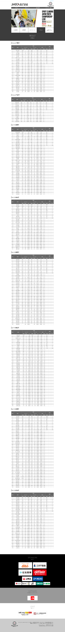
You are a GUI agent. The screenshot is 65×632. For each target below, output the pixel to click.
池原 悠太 (17, 481)
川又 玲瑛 (17, 141)
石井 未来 (17, 115)
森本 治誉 (17, 166)
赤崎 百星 (18, 366)
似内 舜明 (17, 186)
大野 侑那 (18, 390)
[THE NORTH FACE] (32, 598)
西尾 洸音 (17, 445)
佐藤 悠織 (17, 420)
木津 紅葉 (17, 534)
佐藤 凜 (17, 237)
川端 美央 (17, 240)
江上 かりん (18, 398)
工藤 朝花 (18, 368)
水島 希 (17, 241)
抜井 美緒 (17, 497)
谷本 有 (17, 90)
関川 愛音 (17, 508)
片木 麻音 (17, 225)
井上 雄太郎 (17, 472)
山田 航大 (17, 432)
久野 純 (17, 76)
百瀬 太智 (17, 69)
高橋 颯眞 (17, 308)
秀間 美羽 (17, 541)
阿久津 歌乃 (18, 540)
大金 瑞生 (17, 314)
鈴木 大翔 (17, 299)
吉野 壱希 (17, 79)
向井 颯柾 (17, 475)
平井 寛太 (17, 88)
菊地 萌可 (17, 234)
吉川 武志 (17, 444)
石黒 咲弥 (17, 151)
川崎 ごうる (18, 160)
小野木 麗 (17, 544)
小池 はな (18, 335)
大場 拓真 (17, 193)
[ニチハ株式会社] (46, 583)
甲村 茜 (17, 515)
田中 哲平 (17, 312)
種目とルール (27, 7)
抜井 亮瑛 (17, 142)
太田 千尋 (18, 360)
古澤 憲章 (17, 319)
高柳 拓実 (17, 157)
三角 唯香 (17, 244)
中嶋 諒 (18, 371)
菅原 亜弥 (17, 216)
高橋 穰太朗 (17, 442)
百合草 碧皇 (18, 132)
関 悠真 (17, 476)
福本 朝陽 (17, 434)
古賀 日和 (17, 516)
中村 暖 (17, 538)
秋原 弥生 (17, 537)
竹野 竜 (17, 189)
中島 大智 (17, 60)
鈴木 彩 (18, 392)
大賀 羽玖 (17, 277)
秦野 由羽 (17, 248)
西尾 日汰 (17, 293)
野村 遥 (17, 228)
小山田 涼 (17, 547)
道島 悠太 (17, 470)
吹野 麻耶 (18, 364)
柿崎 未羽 (17, 209)
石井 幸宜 (17, 169)
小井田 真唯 (18, 527)
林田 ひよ (17, 247)
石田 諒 (17, 73)
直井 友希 (17, 114)
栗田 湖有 (17, 210)
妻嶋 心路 (17, 500)
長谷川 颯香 (18, 513)
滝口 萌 (17, 223)
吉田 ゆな (18, 385)
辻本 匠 (17, 289)
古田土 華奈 (18, 402)
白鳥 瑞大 (17, 322)
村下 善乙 (17, 262)
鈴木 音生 (17, 269)
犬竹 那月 (17, 296)
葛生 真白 (18, 363)
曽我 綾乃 (17, 112)
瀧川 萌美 (17, 219)
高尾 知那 (18, 348)
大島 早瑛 (18, 379)
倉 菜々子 (17, 103)
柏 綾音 (18, 346)
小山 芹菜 (17, 226)
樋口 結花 (17, 102)
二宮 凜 (17, 215)
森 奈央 (18, 336)
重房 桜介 (17, 309)
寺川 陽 (17, 439)
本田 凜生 (17, 321)
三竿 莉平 (17, 467)
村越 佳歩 (17, 503)
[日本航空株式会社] (27, 578)
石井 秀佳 (18, 349)
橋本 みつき (18, 533)
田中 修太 (17, 50)
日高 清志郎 (18, 275)
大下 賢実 (17, 267)
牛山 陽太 (17, 185)
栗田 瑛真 (17, 454)
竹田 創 (17, 138)
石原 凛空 (17, 457)
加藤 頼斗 (17, 450)
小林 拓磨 (17, 163)
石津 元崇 (17, 426)
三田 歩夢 (17, 286)
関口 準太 (17, 268)
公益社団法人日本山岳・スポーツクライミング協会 (46, 625)
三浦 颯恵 (18, 374)
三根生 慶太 (18, 146)
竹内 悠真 (17, 161)
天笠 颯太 (17, 54)
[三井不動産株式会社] (40, 565)
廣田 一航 (17, 464)
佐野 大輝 (17, 148)
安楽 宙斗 (17, 417)
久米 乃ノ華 (18, 218)
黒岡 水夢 (17, 108)
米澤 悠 (17, 171)
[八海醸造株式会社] (32, 583)
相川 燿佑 (17, 315)
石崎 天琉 (17, 192)
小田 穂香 (17, 499)
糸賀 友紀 (18, 380)
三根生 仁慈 (18, 280)
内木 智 (17, 422)
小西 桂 (17, 51)
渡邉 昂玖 (17, 68)
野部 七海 (18, 357)
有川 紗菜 (18, 377)
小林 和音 (17, 511)
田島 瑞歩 (18, 354)
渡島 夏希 (17, 238)
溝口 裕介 (17, 182)
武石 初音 (17, 528)
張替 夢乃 (17, 111)
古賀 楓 (17, 274)
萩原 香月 (17, 519)
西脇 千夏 (18, 367)
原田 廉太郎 (17, 478)
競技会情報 (38, 7)
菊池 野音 (17, 220)
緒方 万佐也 (18, 70)
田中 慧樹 (17, 264)
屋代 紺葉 (18, 393)
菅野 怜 (18, 382)
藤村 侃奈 (17, 522)
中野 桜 (17, 525)
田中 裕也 (17, 261)
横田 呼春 (18, 395)
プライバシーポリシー (42, 624)
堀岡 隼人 (17, 459)
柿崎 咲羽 (17, 505)
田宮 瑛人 (17, 281)
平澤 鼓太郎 (18, 170)
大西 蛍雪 (17, 324)
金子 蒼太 (17, 297)
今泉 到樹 (17, 437)
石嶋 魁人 (17, 78)
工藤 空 (18, 341)
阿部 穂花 (17, 543)
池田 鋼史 (17, 174)
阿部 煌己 (17, 482)
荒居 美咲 (18, 355)
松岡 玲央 (17, 294)
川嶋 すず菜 (18, 386)
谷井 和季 (17, 425)
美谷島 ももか (18, 338)
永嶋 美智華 (18, 509)
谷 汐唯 (17, 229)
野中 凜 (17, 154)
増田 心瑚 (17, 521)
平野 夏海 (17, 206)
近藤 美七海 (18, 352)
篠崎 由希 (18, 373)
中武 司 (17, 180)
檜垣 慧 (17, 453)
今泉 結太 (17, 62)
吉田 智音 (17, 259)
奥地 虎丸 (17, 87)
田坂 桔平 (17, 272)
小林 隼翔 (17, 473)
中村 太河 (17, 469)
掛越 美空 (18, 401)
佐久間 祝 (17, 283)
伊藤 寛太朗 (18, 144)
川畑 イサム (18, 57)
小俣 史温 (17, 416)
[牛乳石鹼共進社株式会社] (18, 583)
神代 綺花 (18, 388)
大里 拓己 (17, 66)
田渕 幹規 (17, 486)
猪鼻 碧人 (17, 431)
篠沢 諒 (17, 287)
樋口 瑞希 (17, 484)
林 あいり (17, 235)
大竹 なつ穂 (18, 396)
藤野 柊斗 (17, 300)
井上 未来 (17, 530)
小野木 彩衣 (18, 405)
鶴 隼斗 (17, 133)
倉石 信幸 (17, 316)
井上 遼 (17, 56)
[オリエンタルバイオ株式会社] (40, 572)
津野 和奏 (17, 524)
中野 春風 (17, 531)
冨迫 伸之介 (18, 318)
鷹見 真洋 (17, 145)
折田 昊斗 (17, 447)
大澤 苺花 (18, 376)
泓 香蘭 (17, 117)
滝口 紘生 (17, 448)
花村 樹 (17, 149)
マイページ (51, 0)
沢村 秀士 (17, 485)
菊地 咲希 (17, 212)
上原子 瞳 (17, 243)
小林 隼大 (17, 179)
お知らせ (16, 7)
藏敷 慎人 (17, 435)
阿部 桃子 (17, 213)
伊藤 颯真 (17, 177)
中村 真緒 (17, 105)
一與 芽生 (17, 518)
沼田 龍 (17, 311)
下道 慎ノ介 (18, 85)
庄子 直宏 (17, 303)
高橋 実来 (17, 306)
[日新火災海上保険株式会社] (39, 583)
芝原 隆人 (17, 84)
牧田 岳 (17, 191)
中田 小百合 (18, 222)
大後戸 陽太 (18, 271)
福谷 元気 (17, 278)
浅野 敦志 (17, 292)
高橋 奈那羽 (18, 389)
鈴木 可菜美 (18, 351)
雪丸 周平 (17, 63)
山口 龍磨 (17, 53)
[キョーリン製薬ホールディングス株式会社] (29, 585)
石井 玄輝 (17, 479)
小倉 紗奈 (18, 343)
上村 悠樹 (17, 265)
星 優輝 (17, 158)
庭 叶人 (17, 305)
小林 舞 (18, 345)
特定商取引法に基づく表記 (49, 624)
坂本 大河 (17, 155)
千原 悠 (17, 72)
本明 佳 (17, 463)
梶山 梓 (17, 460)
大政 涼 (17, 135)
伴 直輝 (17, 91)
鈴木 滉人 (17, 302)
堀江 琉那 (18, 404)
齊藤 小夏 (18, 383)
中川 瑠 (18, 339)
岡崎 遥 (17, 120)
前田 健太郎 (18, 139)
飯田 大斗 (17, 456)
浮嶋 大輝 (17, 462)
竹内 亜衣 (18, 370)
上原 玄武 (17, 429)
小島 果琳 (17, 109)
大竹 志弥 (17, 176)
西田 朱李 (17, 106)
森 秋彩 (17, 204)
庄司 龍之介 (18, 81)
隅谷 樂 (17, 423)
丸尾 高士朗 (18, 75)
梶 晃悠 (17, 152)
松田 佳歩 (17, 536)
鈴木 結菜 (17, 506)
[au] (25, 565)
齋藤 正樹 (17, 167)
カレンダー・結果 (48, 7)
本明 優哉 (17, 173)
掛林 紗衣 (17, 232)
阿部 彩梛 (17, 546)
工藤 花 (17, 207)
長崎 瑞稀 (17, 438)
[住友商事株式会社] (25, 572)
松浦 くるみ (18, 358)
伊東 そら (18, 361)
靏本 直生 (17, 65)
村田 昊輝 (17, 290)
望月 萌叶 (17, 512)
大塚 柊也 (17, 183)
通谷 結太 (17, 466)
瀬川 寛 (17, 136)
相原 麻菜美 (18, 245)
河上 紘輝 (17, 59)
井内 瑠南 (17, 118)
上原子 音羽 (18, 399)
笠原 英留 (17, 121)
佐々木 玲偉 (17, 451)
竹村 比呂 (17, 284)
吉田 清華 (18, 342)
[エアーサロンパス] (38, 578)
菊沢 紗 (17, 231)
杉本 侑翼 (17, 428)
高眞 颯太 (17, 188)
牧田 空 (17, 164)
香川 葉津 (17, 441)
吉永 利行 (17, 82)
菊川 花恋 (17, 502)
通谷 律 (17, 419)
